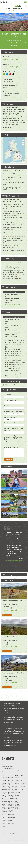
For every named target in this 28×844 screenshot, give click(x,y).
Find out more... (7, 615)
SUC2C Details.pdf (10, 385)
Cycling (4, 775)
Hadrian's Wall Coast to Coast (4, 789)
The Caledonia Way (4, 811)
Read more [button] (8, 127)
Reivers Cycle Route (4, 804)
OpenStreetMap (17, 162)
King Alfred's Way (16, 788)
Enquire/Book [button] (10, 389)
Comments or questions (11, 447)
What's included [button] (11, 196)
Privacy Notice (13, 831)
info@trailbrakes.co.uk (8, 768)
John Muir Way (11, 790)
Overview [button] (8, 52)
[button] (14, 58)
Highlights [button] (9, 167)
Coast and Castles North (4, 785)
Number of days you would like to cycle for (13, 429)
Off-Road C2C (11, 798)
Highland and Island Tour (4, 794)
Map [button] (6, 134)
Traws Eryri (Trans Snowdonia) (10, 811)
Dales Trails (10, 780)
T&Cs (4, 833)
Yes (6, 441)
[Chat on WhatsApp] (4, 2)
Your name (7, 394)
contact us (13, 346)
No (6, 444)
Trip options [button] (9, 287)
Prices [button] (7, 312)
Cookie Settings (13, 833)
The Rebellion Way (4, 816)
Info (4, 836)
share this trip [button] (8, 575)
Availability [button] (9, 258)
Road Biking (22, 776)
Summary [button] (8, 104)
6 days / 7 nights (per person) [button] (14, 292)
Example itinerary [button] (12, 381)
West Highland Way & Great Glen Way (11, 819)
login (3, 831)
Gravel (16, 775)
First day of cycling (9, 417)
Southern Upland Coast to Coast (14, 560)
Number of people (9, 423)
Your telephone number (11, 406)
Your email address (10, 400)
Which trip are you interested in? (14, 412)
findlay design (23, 840)
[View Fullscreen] (23, 140)
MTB (9, 775)
